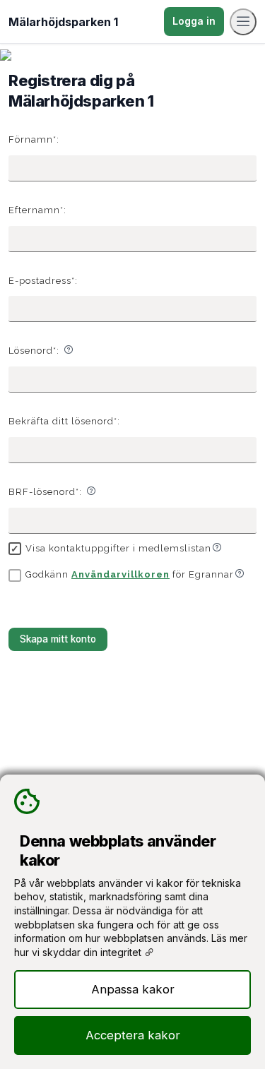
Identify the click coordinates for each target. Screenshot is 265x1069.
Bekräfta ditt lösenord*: (64, 421)
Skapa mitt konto (58, 639)
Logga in (194, 21)
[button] (68, 349)
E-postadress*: (43, 280)
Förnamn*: (33, 139)
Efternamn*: (37, 210)
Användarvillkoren (120, 574)
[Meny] (243, 21)
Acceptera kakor (133, 1035)
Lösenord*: (33, 350)
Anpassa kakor (133, 989)
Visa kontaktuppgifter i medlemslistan (118, 548)
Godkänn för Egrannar (129, 574)
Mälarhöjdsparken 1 (63, 22)
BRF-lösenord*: (45, 491)
